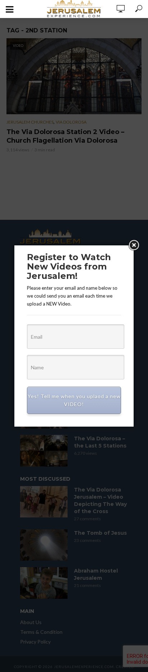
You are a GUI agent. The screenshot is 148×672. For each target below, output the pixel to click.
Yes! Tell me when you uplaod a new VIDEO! (74, 400)
